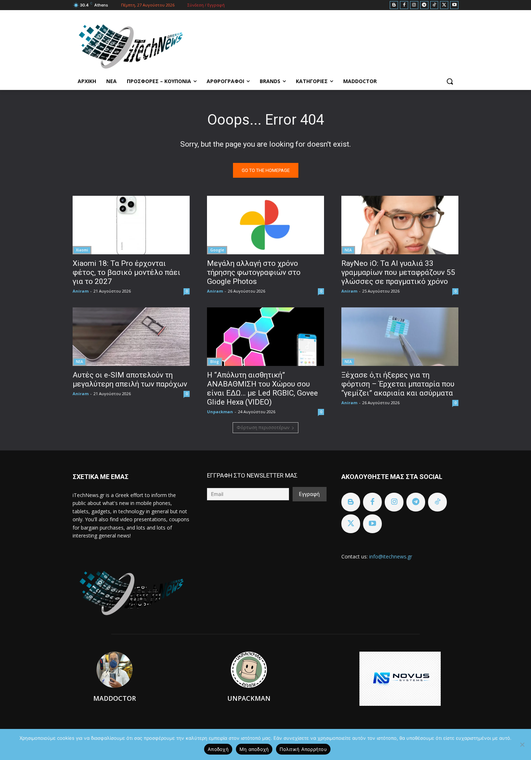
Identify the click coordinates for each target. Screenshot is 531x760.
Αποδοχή (218, 749)
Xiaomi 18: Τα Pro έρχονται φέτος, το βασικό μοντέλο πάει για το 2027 (126, 272)
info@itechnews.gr (390, 556)
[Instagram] (414, 5)
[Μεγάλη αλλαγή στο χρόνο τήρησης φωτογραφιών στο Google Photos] (265, 225)
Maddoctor (114, 698)
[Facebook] (404, 5)
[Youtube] (454, 5)
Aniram (80, 291)
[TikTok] (434, 5)
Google (217, 249)
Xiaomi (82, 249)
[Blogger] (394, 5)
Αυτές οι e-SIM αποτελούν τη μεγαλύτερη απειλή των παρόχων (130, 379)
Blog (214, 361)
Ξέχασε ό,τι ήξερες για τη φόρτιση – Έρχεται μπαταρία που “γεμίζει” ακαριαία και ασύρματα (397, 384)
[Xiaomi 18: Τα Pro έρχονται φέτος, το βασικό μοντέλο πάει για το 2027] (131, 225)
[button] (449, 81)
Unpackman (220, 411)
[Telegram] (424, 5)
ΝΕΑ (348, 249)
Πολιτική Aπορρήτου (303, 749)
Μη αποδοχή (254, 749)
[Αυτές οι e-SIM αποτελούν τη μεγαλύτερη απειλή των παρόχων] (131, 336)
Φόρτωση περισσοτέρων (263, 427)
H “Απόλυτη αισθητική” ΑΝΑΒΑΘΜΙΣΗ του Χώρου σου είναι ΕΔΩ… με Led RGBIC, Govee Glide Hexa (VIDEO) (262, 388)
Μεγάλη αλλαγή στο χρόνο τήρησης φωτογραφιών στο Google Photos (254, 272)
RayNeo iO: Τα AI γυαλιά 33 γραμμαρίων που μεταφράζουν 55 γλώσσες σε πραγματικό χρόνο (398, 272)
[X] (444, 5)
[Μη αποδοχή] (522, 744)
